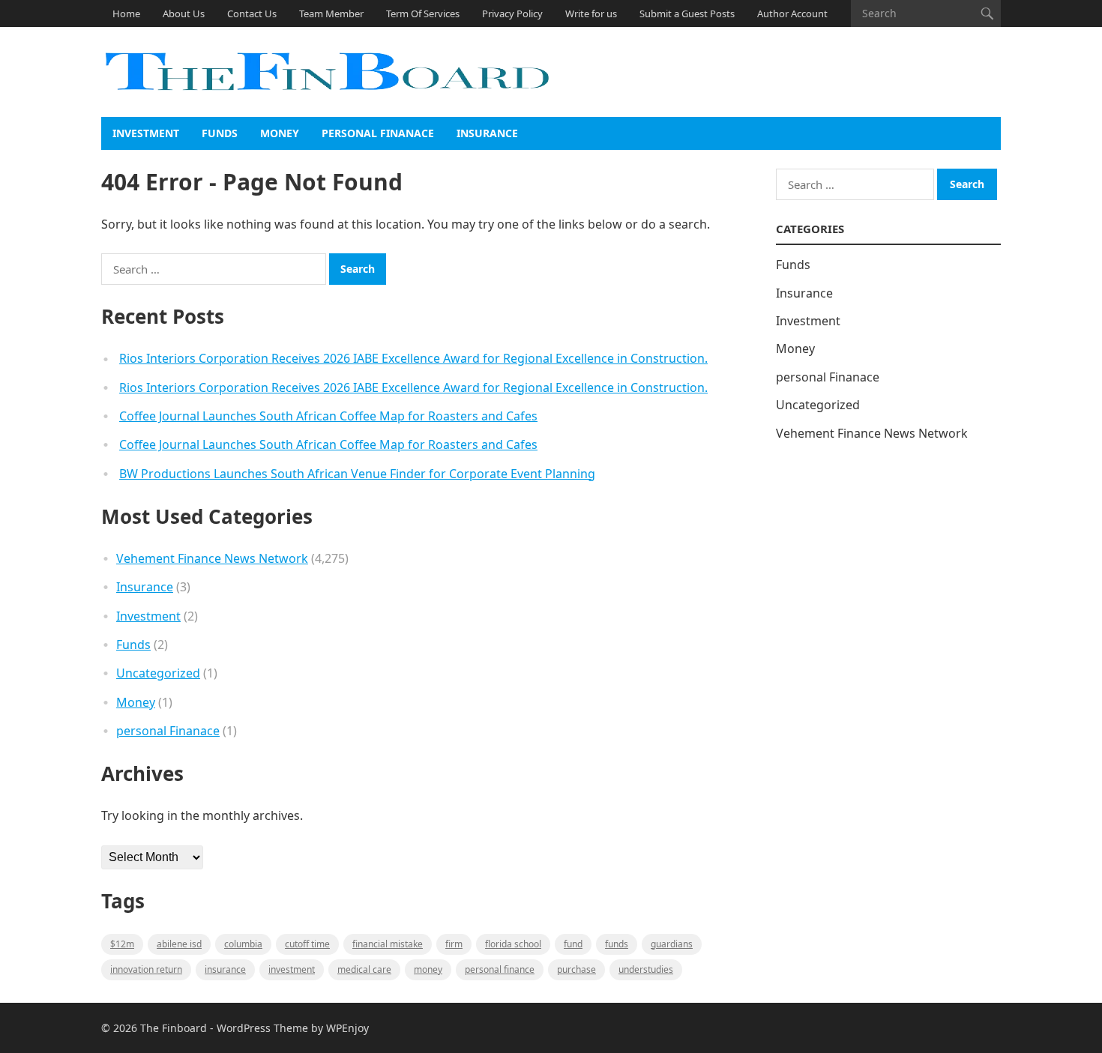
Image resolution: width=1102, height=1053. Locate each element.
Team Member (331, 13)
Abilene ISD (179, 944)
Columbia (243, 944)
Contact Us (252, 13)
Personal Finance (500, 969)
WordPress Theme (262, 1028)
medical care (364, 969)
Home (126, 13)
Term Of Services (423, 13)
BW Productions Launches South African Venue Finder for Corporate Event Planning (357, 473)
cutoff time (307, 944)
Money (279, 133)
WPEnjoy (347, 1028)
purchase (576, 969)
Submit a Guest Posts (687, 13)
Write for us (591, 13)
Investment (145, 133)
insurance (225, 969)
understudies (645, 969)
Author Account (792, 13)
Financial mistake (387, 944)
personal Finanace (378, 133)
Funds (220, 133)
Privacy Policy (512, 13)
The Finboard (173, 1028)
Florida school (513, 944)
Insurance (487, 133)
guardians (672, 944)
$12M (122, 944)
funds (616, 944)
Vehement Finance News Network (212, 558)
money (428, 969)
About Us (184, 13)
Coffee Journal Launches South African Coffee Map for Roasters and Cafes (328, 416)
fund (573, 944)
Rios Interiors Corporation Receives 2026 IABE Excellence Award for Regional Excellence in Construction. (413, 358)
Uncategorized (158, 673)
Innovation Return (146, 969)
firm (454, 944)
